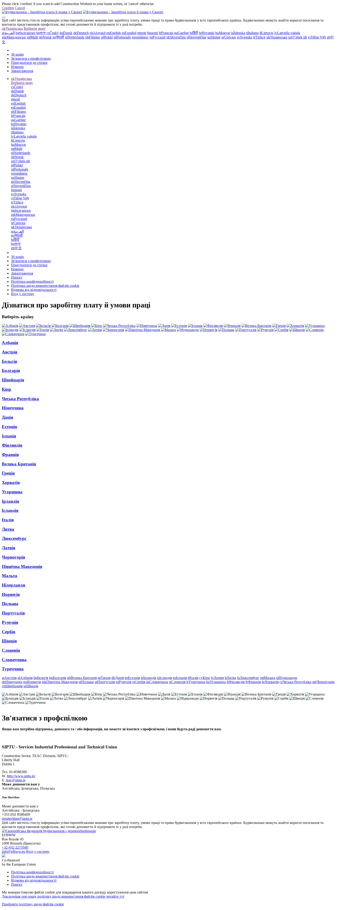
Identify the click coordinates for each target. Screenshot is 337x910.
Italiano (252, 33)
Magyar (222, 33)
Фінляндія (12, 445)
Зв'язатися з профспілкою (31, 58)
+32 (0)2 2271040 (15, 847)
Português (122, 37)
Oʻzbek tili (297, 37)
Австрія (9, 352)
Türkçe (259, 37)
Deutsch (81, 33)
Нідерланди (13, 585)
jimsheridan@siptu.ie (17, 818)
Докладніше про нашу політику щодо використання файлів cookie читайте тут (63, 896)
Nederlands (74, 37)
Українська (12, 28)
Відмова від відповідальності (33, 290)
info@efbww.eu (13, 851)
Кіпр (6, 389)
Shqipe (214, 37)
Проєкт (16, 277)
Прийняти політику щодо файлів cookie (33, 904)
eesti (141, 33)
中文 (16, 248)
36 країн (17, 54)
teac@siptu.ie (15, 780)
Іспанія (9, 436)
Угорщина (12, 491)
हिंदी (194, 33)
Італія (8, 519)
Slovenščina (196, 37)
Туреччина (13, 668)
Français (166, 33)
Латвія (8, 547)
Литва (8, 529)
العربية (8, 33)
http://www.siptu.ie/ (21, 776)
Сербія (8, 631)
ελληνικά (97, 33)
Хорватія (11, 482)
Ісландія (10, 510)
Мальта (9, 575)
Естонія (9, 426)
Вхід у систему (22, 294)
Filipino (92, 37)
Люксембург (14, 538)
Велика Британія (19, 464)
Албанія (10, 342)
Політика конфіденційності (32, 281)
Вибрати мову (35, 28)
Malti (32, 37)
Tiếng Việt (317, 37)
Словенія (11, 650)
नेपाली (58, 37)
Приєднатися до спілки (29, 63)
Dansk (66, 33)
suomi (152, 33)
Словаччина (14, 659)
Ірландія (10, 501)
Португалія (13, 613)
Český (53, 33)
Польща (10, 603)
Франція (10, 454)
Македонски (14, 37)
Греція (8, 473)
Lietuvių (266, 33)
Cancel (20, 8)
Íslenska (238, 33)
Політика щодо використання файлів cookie (45, 286)
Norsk (45, 37)
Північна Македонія (22, 566)
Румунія (10, 622)
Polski (107, 37)
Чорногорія (13, 557)
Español (129, 33)
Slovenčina (176, 37)
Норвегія (11, 594)
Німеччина (13, 407)
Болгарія (11, 370)
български (25, 33)
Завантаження (22, 71)
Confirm (8, 8)
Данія (7, 417)
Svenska (244, 37)
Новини (17, 67)
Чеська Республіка (20, 398)
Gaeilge (181, 33)
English (113, 33)
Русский (157, 37)
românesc (140, 37)
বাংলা (41, 33)
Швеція (9, 640)
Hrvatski (206, 33)
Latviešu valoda (287, 33)
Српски (228, 37)
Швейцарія (13, 380)
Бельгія (9, 361)
